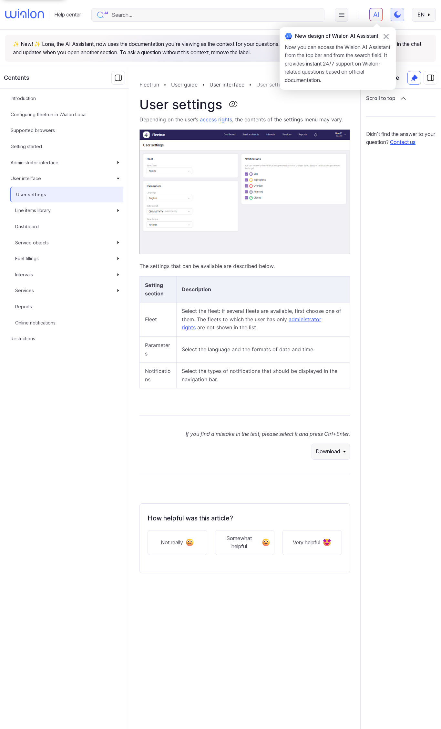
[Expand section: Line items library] (118, 210)
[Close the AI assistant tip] (386, 36)
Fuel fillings (27, 258)
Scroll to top (380, 98)
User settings (31, 194)
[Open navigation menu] (341, 15)
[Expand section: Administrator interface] (118, 163)
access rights (216, 119)
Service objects (32, 242)
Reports (23, 306)
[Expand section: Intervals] (118, 275)
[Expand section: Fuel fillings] (118, 259)
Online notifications (35, 322)
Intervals (24, 274)
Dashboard (27, 226)
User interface (26, 178)
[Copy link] (233, 104)
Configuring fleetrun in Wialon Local (49, 114)
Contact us (402, 142)
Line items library (33, 210)
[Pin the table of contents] (414, 78)
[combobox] (214, 14)
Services (24, 290)
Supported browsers (33, 130)
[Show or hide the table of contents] (430, 78)
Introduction (23, 98)
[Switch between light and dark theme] (397, 14)
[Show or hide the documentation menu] (118, 78)
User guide (184, 84)
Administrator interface (34, 162)
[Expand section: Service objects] (118, 243)
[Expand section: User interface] (118, 178)
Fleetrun (149, 84)
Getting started (26, 146)
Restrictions (23, 338)
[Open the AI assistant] (376, 14)
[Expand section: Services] (118, 290)
